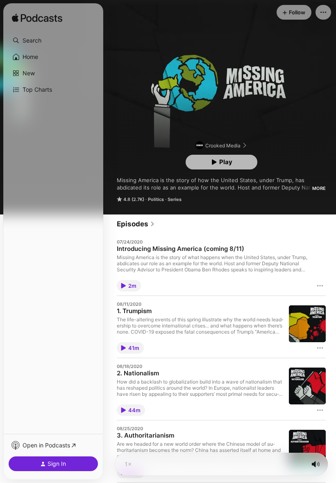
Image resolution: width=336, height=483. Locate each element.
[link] (136, 223)
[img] (37, 18)
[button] (53, 40)
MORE (319, 188)
